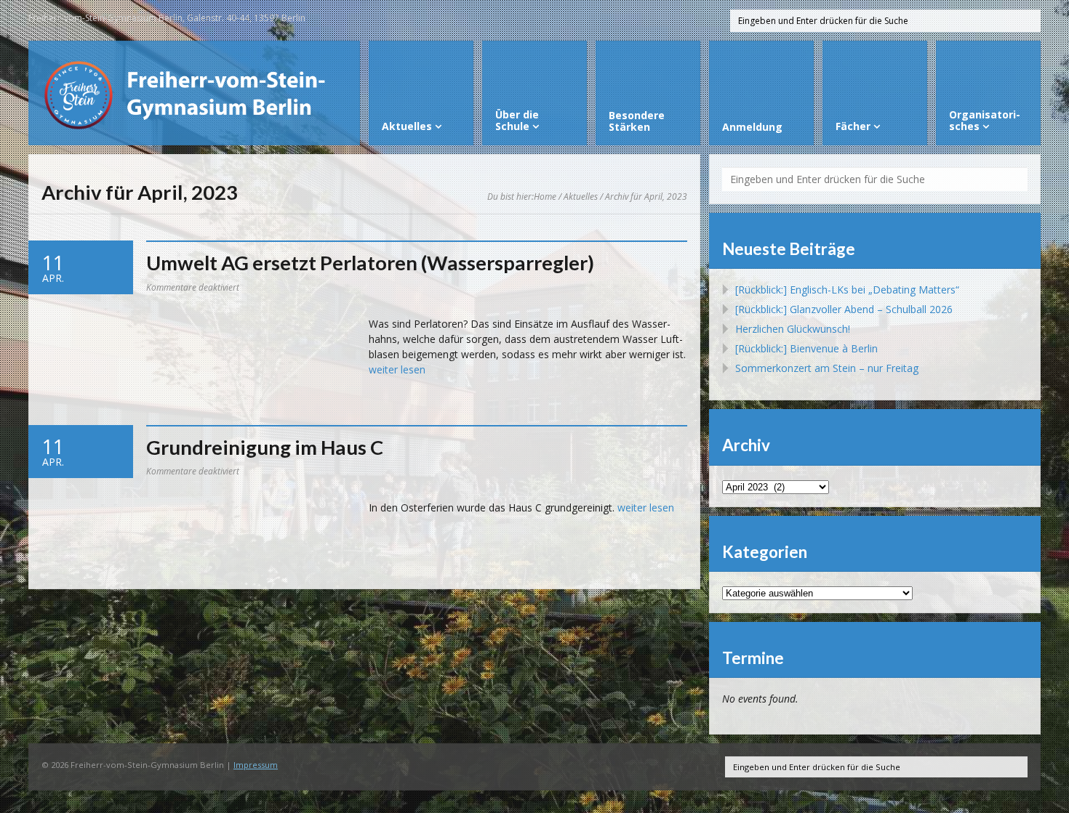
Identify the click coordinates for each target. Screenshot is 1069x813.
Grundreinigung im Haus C (264, 447)
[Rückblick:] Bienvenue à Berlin (806, 348)
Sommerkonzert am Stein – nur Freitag (826, 368)
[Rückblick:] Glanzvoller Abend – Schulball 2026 (844, 309)
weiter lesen (397, 369)
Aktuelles (581, 196)
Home (545, 196)
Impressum (255, 764)
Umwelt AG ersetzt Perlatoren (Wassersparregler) (370, 263)
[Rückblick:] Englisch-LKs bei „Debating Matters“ (847, 289)
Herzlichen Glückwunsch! (792, 329)
